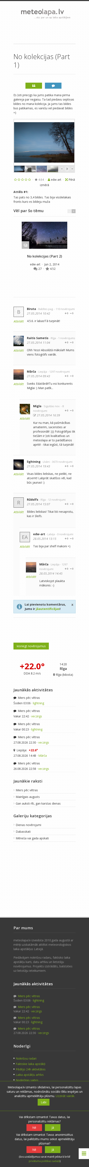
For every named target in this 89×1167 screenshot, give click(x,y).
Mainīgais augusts (28, 797)
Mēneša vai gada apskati (32, 838)
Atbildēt (19, 321)
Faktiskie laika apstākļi (30, 1064)
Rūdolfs (32, 499)
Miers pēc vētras (28, 698)
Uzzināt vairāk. (65, 1096)
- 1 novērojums (66, 338)
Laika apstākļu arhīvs (30, 1075)
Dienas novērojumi (28, 825)
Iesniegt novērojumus (31, 646)
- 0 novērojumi (64, 534)
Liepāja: (27, 750)
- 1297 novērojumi (59, 371)
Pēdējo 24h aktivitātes (31, 1069)
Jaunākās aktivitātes (33, 689)
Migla (37, 406)
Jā (53, 1128)
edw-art (35, 264)
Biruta (31, 309)
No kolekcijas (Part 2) (44, 256)
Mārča (31, 371)
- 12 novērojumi (56, 499)
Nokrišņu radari (26, 1058)
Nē (34, 1128)
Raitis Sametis (37, 338)
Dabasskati (23, 832)
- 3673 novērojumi (61, 462)
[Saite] (44, 235)
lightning (34, 462)
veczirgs (36, 716)
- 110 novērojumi (64, 309)
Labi (43, 1102)
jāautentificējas (48, 609)
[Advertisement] (44, 31)
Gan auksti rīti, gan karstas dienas (38, 803)
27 (40, 269)
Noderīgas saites (27, 1080)
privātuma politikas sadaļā (44, 1161)
